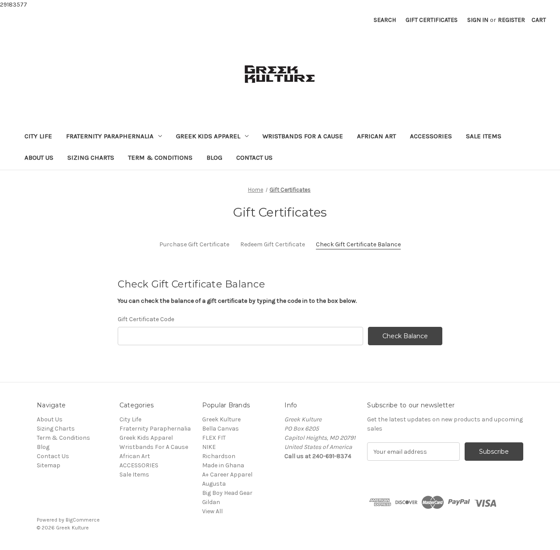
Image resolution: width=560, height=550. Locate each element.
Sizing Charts (90, 157)
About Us (38, 157)
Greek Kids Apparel (208, 136)
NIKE (209, 447)
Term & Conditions (160, 157)
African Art (376, 136)
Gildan (211, 502)
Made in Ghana (223, 465)
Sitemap (48, 465)
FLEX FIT (214, 437)
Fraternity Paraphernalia (110, 136)
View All (212, 511)
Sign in (477, 20)
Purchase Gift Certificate (194, 244)
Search (385, 20)
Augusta (214, 483)
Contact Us (254, 157)
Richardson (218, 456)
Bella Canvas (220, 428)
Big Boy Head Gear (227, 493)
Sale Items (483, 136)
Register (511, 20)
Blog (214, 157)
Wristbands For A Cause (302, 136)
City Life (38, 136)
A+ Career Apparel (227, 474)
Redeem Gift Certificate (272, 244)
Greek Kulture (221, 419)
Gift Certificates (432, 20)
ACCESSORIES (431, 136)
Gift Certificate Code (146, 319)
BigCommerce (83, 520)
